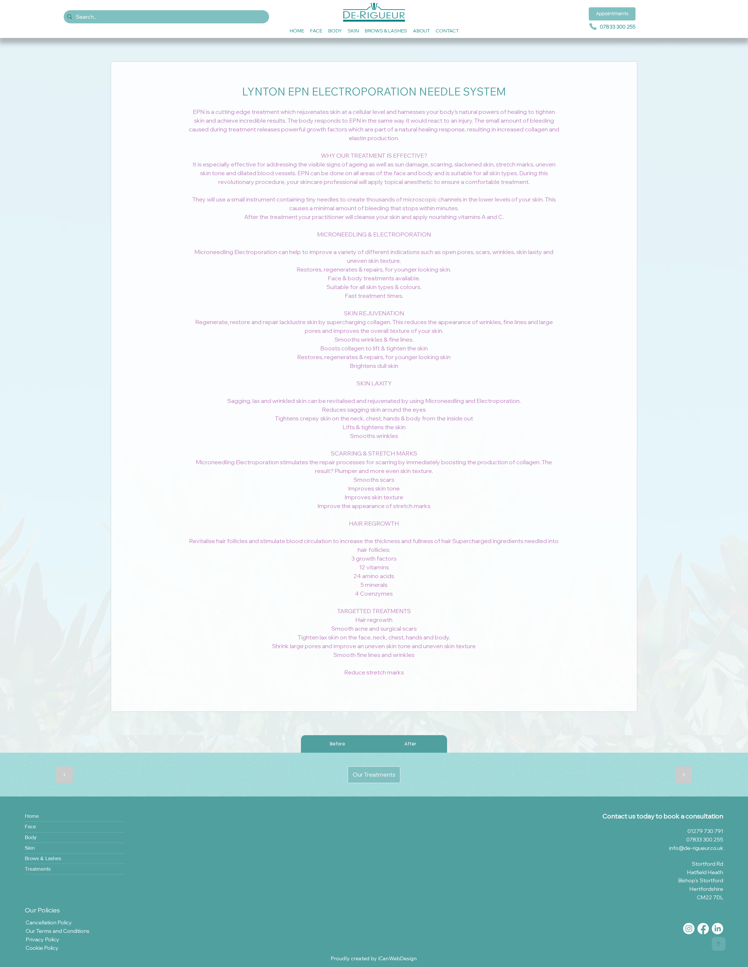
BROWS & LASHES (386, 31)
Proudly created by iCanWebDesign (374, 958)
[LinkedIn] (717, 928)
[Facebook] (703, 928)
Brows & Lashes (43, 858)
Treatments (38, 869)
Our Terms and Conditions (57, 931)
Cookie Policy (42, 948)
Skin (30, 848)
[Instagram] (689, 928)
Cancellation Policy (49, 922)
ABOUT (421, 31)
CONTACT (447, 31)
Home (32, 816)
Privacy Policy (42, 939)
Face (30, 826)
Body (31, 837)
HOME (297, 31)
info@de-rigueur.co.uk (696, 848)
